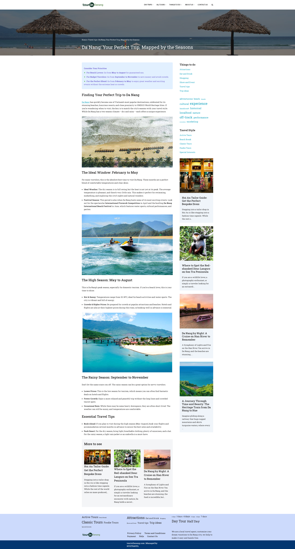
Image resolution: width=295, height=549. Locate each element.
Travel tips (92, 40)
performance (200, 117)
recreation (183, 122)
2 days (174, 517)
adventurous (186, 98)
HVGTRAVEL (133, 546)
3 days (179, 516)
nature (196, 112)
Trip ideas (184, 91)
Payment (131, 536)
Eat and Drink (186, 74)
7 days (204, 516)
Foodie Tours (185, 148)
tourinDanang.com (136, 543)
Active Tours (186, 135)
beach (197, 98)
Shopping (184, 78)
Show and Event (187, 82)
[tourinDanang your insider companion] (92, 4)
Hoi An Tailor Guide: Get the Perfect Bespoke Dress (96, 470)
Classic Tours (186, 143)
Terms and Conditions (155, 533)
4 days (186, 516)
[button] (152, 4)
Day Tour (179, 521)
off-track (186, 117)
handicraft (184, 108)
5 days (193, 517)
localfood (186, 112)
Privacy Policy (134, 533)
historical (195, 108)
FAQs (141, 536)
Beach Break (185, 139)
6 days (198, 517)
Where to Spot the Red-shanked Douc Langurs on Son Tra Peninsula (196, 268)
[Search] (212, 5)
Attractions (185, 69)
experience (198, 103)
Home (84, 40)
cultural (184, 103)
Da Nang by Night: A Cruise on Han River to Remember (156, 475)
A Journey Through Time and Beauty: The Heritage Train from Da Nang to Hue (196, 405)
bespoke (203, 99)
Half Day (193, 521)
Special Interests (187, 152)
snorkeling (192, 121)
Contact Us (203, 5)
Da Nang (86, 102)
